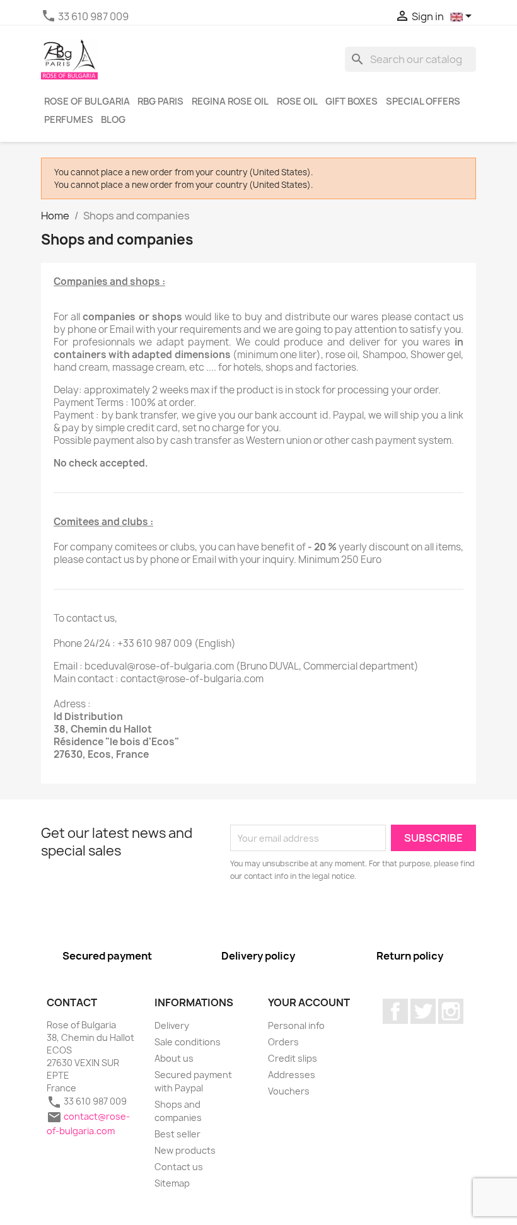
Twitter (423, 1011)
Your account (309, 1002)
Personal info (296, 1025)
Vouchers (289, 1091)
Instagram (450, 1011)
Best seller (177, 1134)
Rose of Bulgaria (87, 101)
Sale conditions (187, 1042)
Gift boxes (351, 101)
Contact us (178, 1167)
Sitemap (172, 1183)
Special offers (423, 101)
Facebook (395, 1011)
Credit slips (292, 1058)
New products (185, 1150)
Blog (113, 119)
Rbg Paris (160, 101)
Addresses (291, 1075)
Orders (283, 1042)
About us (174, 1058)
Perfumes (68, 119)
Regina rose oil (230, 101)
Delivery (171, 1025)
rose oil (297, 101)
